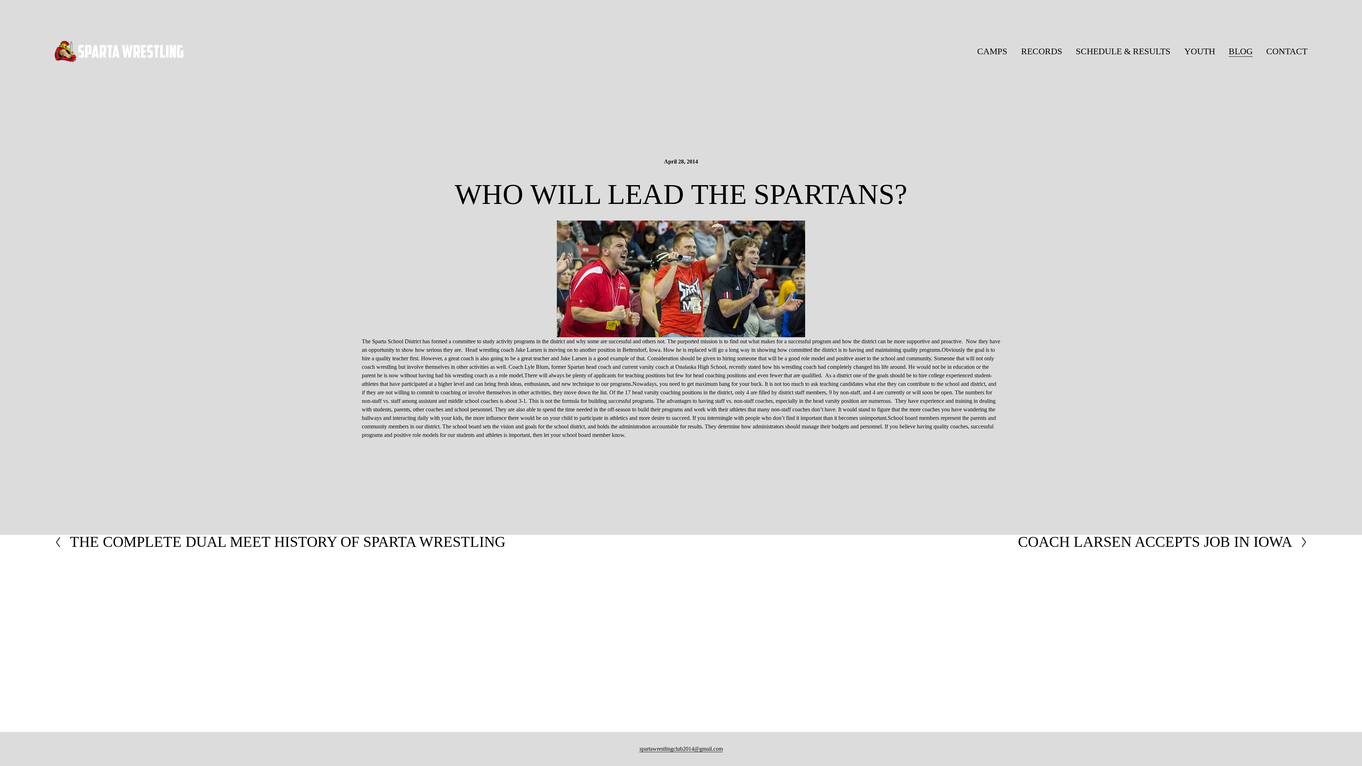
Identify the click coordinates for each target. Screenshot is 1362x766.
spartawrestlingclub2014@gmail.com (681, 749)
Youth (1199, 51)
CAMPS (992, 51)
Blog (1241, 51)
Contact (1286, 51)
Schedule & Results (1123, 51)
